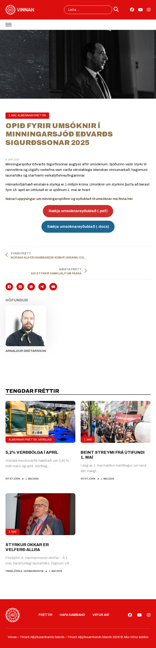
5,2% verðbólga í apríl (31, 452)
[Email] (53, 286)
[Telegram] (42, 286)
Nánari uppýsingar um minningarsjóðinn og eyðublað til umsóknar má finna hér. (69, 199)
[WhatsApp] (31, 286)
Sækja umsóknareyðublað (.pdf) (78, 211)
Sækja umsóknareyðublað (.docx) (78, 226)
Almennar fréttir (31, 115)
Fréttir (45, 614)
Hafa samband (72, 614)
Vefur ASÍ (100, 614)
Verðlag (45, 439)
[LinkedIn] (20, 286)
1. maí (12, 115)
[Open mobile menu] (8, 24)
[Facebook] (9, 286)
